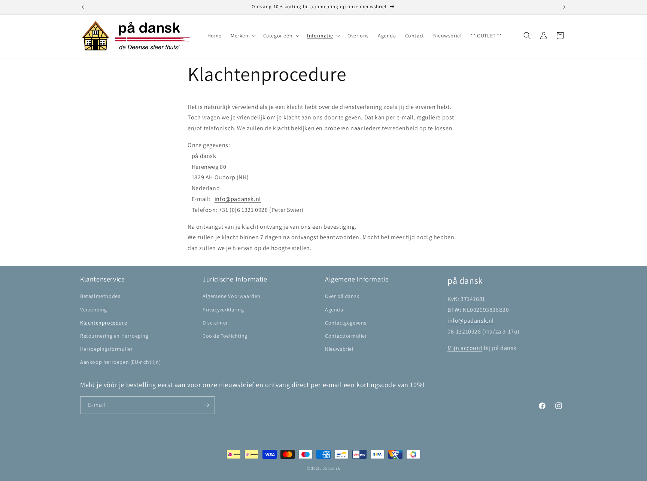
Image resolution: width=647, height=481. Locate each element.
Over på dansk (342, 296)
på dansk (331, 468)
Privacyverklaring (223, 309)
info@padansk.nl (238, 199)
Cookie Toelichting (225, 335)
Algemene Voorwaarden (232, 296)
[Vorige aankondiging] (83, 7)
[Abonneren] (206, 405)
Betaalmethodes (100, 296)
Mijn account (464, 348)
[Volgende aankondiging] (564, 7)
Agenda (334, 309)
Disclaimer (215, 322)
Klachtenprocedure (103, 322)
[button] (242, 35)
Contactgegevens (346, 322)
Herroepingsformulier (106, 348)
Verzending (93, 309)
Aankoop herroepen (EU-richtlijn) (120, 362)
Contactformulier (346, 335)
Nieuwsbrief (339, 348)
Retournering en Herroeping (114, 335)
